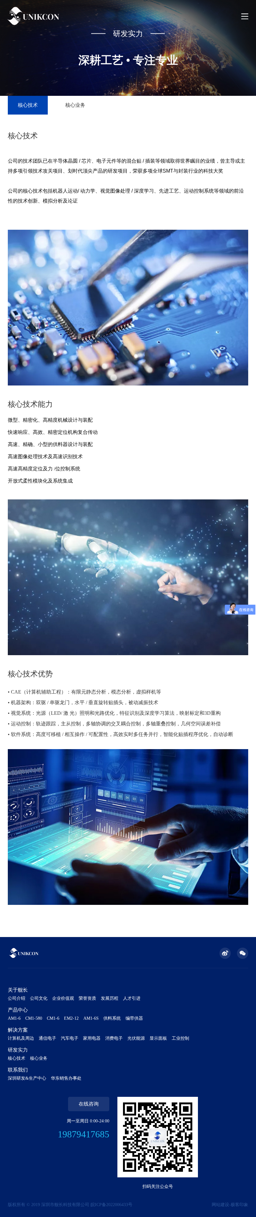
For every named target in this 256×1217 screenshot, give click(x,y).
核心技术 (28, 105)
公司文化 (38, 998)
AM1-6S (91, 1018)
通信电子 (47, 1038)
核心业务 (75, 105)
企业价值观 (63, 998)
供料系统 (112, 1018)
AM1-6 (14, 1018)
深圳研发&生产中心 (27, 1078)
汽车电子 (69, 1038)
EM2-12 (71, 1018)
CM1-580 (33, 1018)
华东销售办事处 (66, 1078)
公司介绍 (16, 998)
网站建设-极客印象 (230, 1204)
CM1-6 (53, 1018)
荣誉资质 (87, 998)
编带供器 (134, 1018)
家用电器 (92, 1038)
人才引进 (131, 998)
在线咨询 (89, 1104)
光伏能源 (136, 1038)
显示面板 (158, 1038)
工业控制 (180, 1038)
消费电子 (114, 1038)
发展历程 (109, 998)
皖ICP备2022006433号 (111, 1204)
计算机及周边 (21, 1038)
